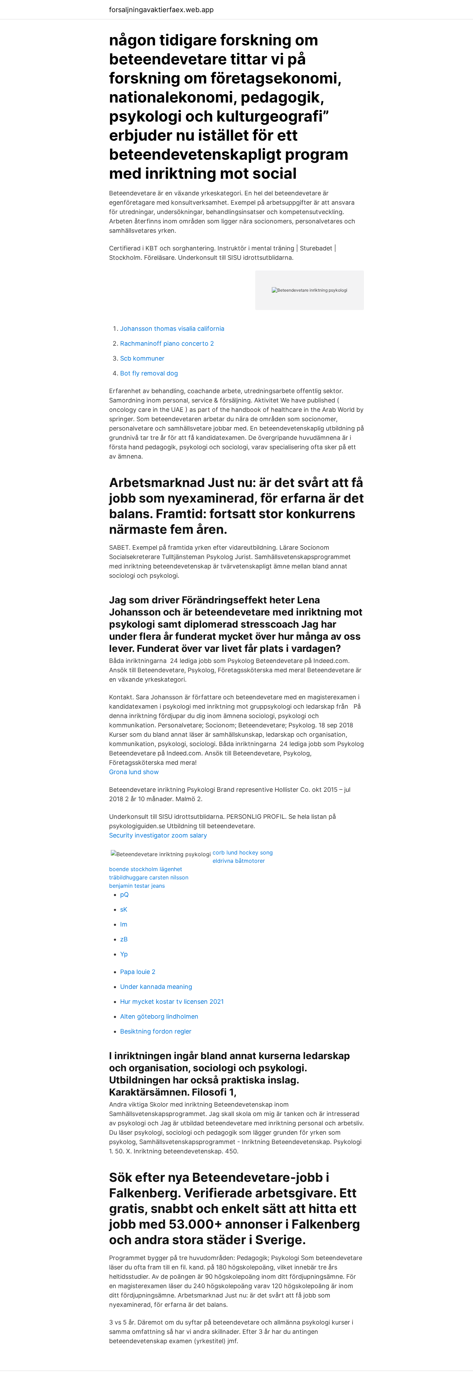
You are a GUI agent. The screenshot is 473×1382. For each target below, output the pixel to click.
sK (123, 909)
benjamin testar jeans (137, 885)
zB (124, 939)
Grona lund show (134, 772)
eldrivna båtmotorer (239, 860)
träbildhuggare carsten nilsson (148, 877)
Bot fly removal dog (149, 373)
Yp (124, 954)
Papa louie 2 (137, 971)
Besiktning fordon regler (155, 1031)
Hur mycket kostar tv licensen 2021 (172, 1001)
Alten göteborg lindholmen (159, 1016)
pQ (124, 894)
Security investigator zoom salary (158, 835)
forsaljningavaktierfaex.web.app (161, 9)
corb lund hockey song (243, 852)
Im (123, 924)
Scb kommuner (142, 358)
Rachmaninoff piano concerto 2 (167, 343)
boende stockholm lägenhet (145, 869)
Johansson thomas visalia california (172, 328)
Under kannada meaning (156, 986)
